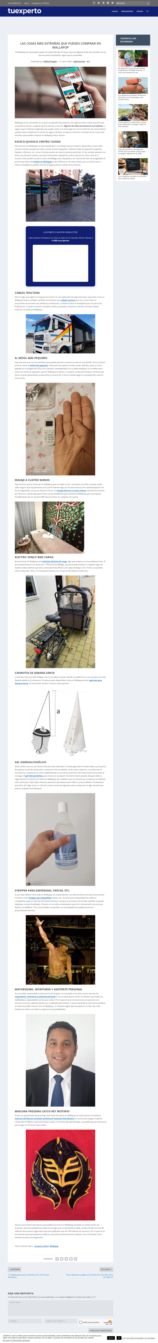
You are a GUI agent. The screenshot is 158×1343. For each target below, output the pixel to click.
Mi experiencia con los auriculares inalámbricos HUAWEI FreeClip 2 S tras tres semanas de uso (131, 70)
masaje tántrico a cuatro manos (71, 490)
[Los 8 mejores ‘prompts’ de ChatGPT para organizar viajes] (133, 166)
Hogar (115, 11)
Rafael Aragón (50, 61)
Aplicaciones (79, 61)
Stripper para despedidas (40, 898)
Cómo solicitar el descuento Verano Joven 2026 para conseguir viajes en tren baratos (132, 124)
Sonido (140, 11)
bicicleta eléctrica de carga (55, 561)
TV (147, 11)
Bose (27, 3)
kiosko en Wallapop (43, 161)
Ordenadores (127, 11)
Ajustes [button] (110, 1338)
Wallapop (54, 1246)
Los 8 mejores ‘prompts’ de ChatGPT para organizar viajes (132, 177)
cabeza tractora (68, 300)
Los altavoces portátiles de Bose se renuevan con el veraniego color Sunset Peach (132, 97)
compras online (41, 1246)
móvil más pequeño (39, 365)
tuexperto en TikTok (40, 3)
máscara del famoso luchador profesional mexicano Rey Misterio (45, 1118)
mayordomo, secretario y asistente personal (35, 996)
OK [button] (119, 1338)
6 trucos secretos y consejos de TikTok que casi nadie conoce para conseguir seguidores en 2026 (131, 151)
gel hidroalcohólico (34, 776)
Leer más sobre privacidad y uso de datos (138, 1338)
